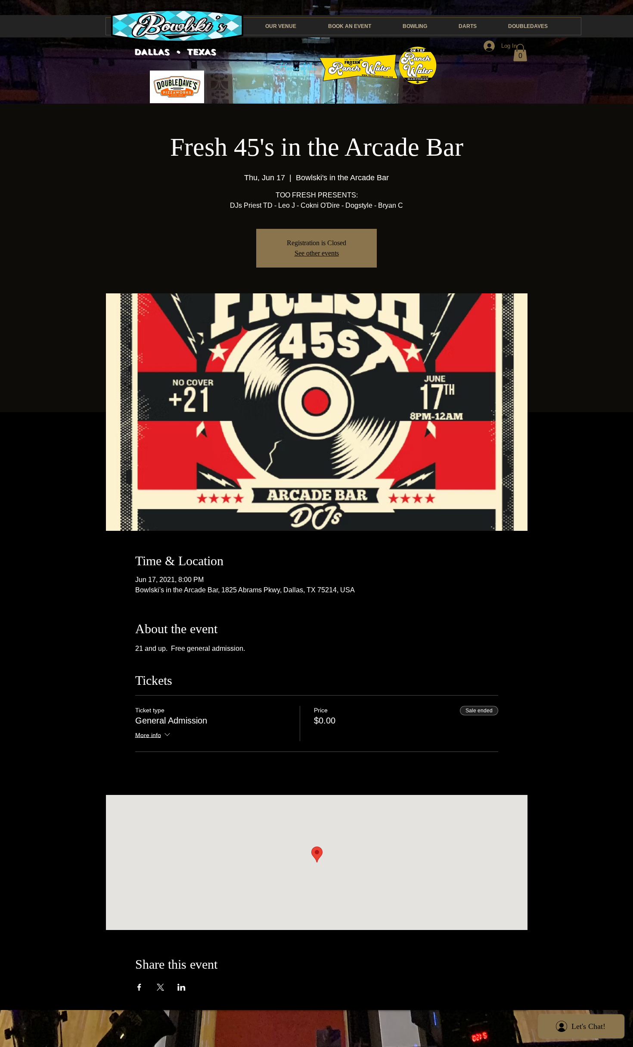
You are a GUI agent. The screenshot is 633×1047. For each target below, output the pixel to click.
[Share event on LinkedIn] (181, 987)
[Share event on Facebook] (139, 987)
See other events (317, 253)
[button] (520, 53)
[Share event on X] (160, 987)
